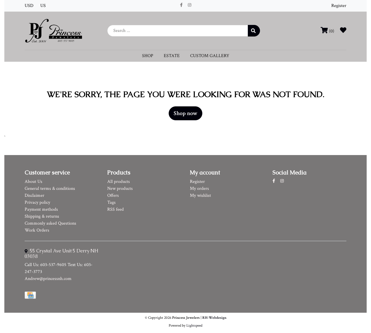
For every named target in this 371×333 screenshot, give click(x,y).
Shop (147, 56)
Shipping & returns (42, 216)
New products (120, 188)
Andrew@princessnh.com (48, 279)
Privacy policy (37, 202)
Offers (113, 195)
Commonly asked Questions (50, 223)
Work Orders (37, 230)
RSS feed (115, 209)
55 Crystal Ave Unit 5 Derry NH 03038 (61, 253)
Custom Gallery (209, 56)
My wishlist (200, 195)
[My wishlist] (343, 31)
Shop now (185, 113)
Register (338, 6)
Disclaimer (34, 195)
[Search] (254, 31)
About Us (33, 182)
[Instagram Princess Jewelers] (189, 5)
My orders (199, 188)
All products (118, 182)
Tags (111, 202)
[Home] (54, 30)
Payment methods (41, 209)
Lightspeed (194, 325)
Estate (172, 56)
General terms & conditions (50, 188)
